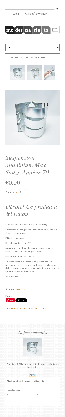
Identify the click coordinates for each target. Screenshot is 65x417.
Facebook (26, 5)
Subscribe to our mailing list (26, 381)
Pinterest (38, 5)
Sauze (44, 308)
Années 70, (16, 308)
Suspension (20, 289)
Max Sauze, (34, 308)
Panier (36, 13)
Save (12, 300)
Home (7, 57)
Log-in (16, 13)
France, (25, 308)
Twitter (32, 5)
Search (57, 9)
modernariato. (31, 364)
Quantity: (9, 192)
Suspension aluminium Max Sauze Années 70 (29, 57)
